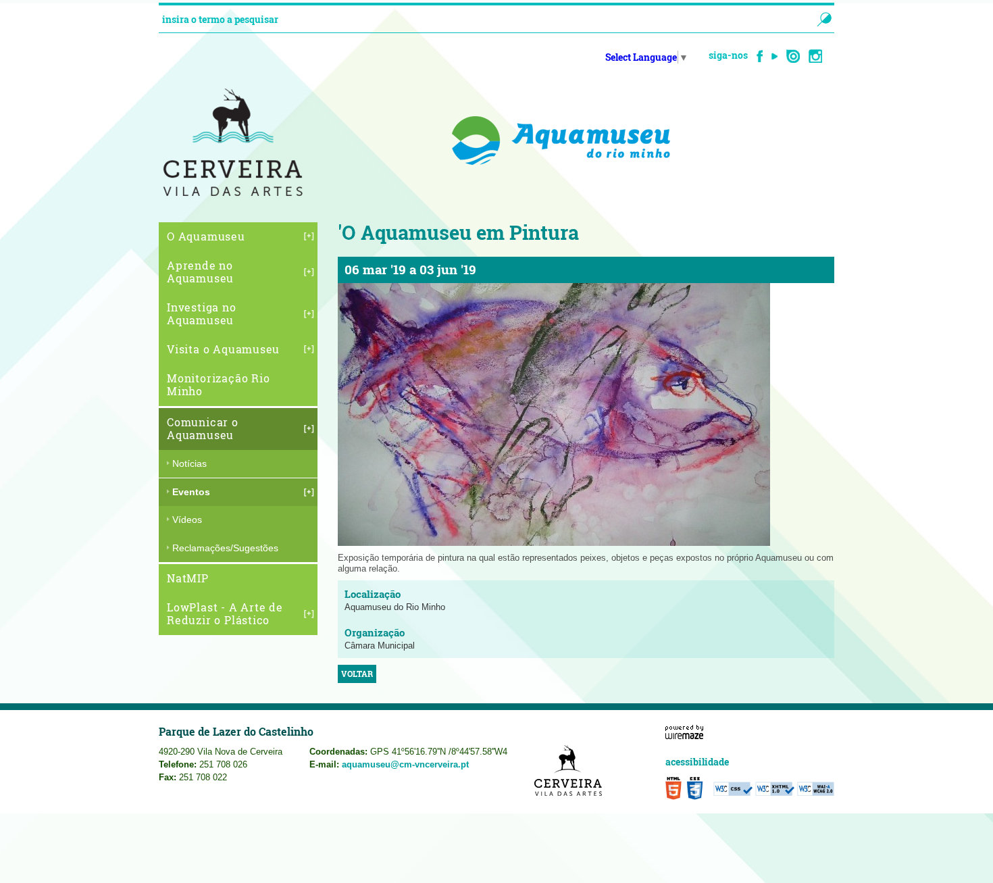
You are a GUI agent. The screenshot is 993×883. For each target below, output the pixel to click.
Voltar (357, 674)
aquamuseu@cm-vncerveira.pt (405, 764)
